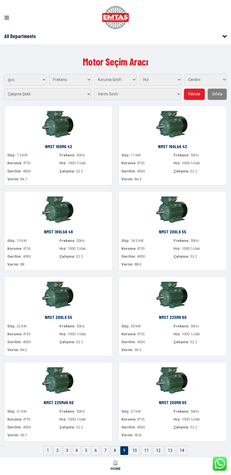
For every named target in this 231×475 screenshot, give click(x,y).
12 (158, 451)
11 (146, 451)
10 (134, 451)
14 (182, 451)
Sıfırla (217, 94)
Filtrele (194, 94)
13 (170, 451)
